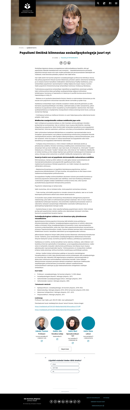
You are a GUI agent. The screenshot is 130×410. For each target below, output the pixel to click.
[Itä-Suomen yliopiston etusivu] (27, 8)
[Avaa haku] (98, 3)
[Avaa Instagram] (55, 401)
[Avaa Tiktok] (74, 401)
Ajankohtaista (31, 48)
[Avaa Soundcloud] (71, 401)
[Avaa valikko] (116, 3)
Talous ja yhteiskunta (69, 58)
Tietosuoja (106, 397)
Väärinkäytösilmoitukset (98, 401)
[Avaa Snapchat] (67, 401)
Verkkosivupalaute (97, 406)
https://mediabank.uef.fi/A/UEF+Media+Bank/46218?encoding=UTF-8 (57, 306)
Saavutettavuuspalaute (93, 397)
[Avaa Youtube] (59, 401)
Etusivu (21, 48)
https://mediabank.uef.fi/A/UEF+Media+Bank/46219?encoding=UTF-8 (57, 310)
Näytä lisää (65, 349)
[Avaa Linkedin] (63, 401)
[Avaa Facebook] (51, 401)
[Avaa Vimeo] (78, 401)
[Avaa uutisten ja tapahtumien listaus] (104, 3)
